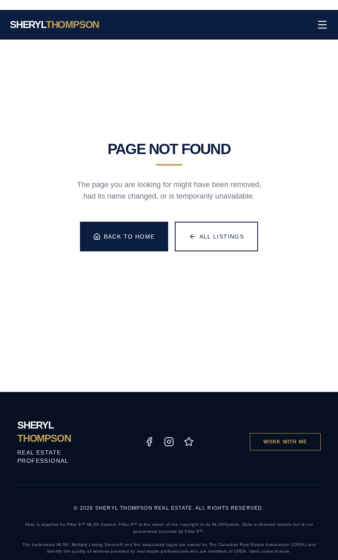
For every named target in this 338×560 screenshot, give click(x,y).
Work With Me (285, 442)
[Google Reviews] (189, 442)
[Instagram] (169, 442)
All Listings (222, 236)
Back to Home (129, 236)
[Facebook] (149, 442)
